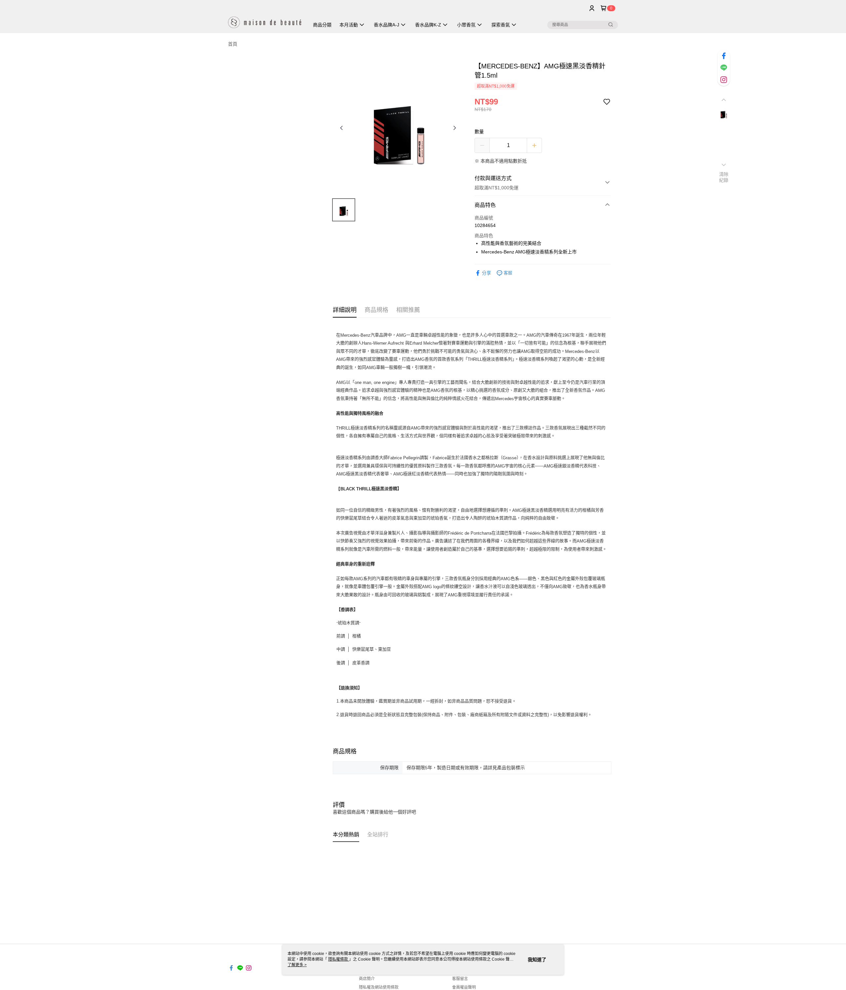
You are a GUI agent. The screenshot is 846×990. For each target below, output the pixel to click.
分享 (486, 273)
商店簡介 (367, 978)
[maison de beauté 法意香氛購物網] (264, 17)
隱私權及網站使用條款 (379, 987)
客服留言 (460, 978)
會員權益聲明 (464, 987)
